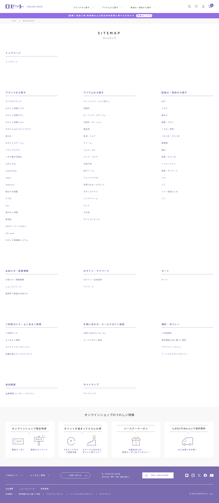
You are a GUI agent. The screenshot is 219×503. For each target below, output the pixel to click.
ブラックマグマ (13, 150)
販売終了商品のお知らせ (17, 293)
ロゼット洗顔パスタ (15, 108)
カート (164, 279)
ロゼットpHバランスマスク (18, 129)
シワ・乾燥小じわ (169, 191)
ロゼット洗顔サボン (15, 115)
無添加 (9, 219)
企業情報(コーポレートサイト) (20, 393)
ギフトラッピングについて (18, 347)
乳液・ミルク (89, 136)
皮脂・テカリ (167, 122)
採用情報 (45, 488)
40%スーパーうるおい (16, 226)
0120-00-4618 (112, 474)
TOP (14, 21)
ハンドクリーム (90, 198)
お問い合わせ (75, 475)
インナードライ (168, 163)
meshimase (11, 170)
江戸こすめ (11, 163)
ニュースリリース (14, 286)
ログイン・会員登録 (92, 279)
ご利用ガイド (12, 333)
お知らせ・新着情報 (15, 279)
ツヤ (163, 177)
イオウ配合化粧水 (14, 156)
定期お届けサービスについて (19, 354)
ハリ (163, 198)
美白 (163, 150)
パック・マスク (90, 156)
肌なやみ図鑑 (12, 191)
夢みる (9, 136)
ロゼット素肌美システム (17, 240)
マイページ (88, 286)
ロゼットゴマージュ (15, 143)
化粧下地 (87, 163)
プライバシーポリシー (171, 347)
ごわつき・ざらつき (170, 136)
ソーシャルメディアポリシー (174, 354)
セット (86, 205)
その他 (86, 212)
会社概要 (9, 488)
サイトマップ (89, 393)
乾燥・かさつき (168, 156)
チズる (9, 198)
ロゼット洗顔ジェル (15, 122)
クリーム (87, 143)
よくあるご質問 (13, 340)
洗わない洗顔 (12, 212)
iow (7, 205)
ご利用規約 (166, 333)
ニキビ (164, 108)
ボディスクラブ (90, 191)
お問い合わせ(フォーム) (94, 333)
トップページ (12, 61)
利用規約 (9, 494)
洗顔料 (86, 108)
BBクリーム (88, 170)
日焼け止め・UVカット (94, 184)
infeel (8, 177)
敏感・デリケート (169, 170)
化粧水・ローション (92, 122)
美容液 (86, 129)
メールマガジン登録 (92, 340)
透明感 (164, 143)
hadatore (10, 184)
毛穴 (163, 101)
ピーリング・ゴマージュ (94, 115)
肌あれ (164, 115)
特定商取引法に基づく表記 (173, 340)
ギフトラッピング (91, 219)
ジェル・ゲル (89, 150)
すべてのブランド (14, 101)
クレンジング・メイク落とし (96, 101)
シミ (163, 184)
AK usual (10, 233)
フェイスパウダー (91, 177)
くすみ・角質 (167, 129)
